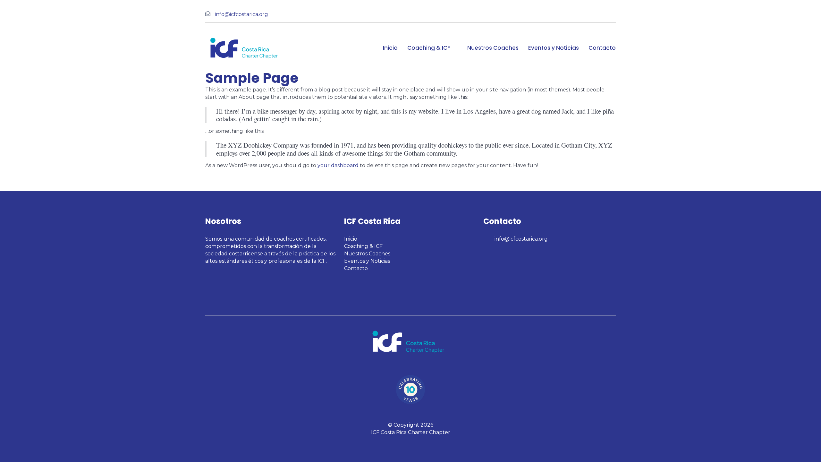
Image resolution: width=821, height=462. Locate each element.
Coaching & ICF (428, 48)
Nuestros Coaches (493, 48)
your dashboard (338, 165)
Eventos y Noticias (553, 48)
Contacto (602, 48)
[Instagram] (494, 254)
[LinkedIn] (502, 254)
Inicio (390, 48)
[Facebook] (485, 254)
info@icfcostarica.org (241, 14)
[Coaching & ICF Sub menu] (455, 48)
